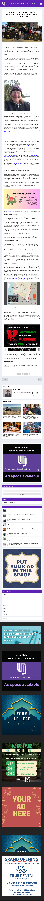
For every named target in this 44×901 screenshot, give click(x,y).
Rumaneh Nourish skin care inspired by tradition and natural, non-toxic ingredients (11, 435)
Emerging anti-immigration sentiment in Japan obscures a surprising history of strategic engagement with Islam (23, 544)
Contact (5, 608)
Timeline (5, 597)
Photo (4, 602)
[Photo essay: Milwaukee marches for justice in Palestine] (32, 427)
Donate (4, 611)
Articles (4, 600)
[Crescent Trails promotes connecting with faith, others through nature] (12, 409)
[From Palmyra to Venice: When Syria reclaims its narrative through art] (4, 515)
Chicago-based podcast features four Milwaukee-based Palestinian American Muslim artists (22, 539)
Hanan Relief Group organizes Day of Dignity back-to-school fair (20, 510)
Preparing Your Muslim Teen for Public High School (17, 533)
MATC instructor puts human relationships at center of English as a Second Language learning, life (31, 417)
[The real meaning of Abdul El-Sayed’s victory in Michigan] (4, 520)
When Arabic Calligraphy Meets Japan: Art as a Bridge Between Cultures (21, 528)
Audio (4, 605)
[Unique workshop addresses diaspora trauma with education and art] (4, 524)
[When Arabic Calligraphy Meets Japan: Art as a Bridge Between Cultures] (4, 529)
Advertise (5, 614)
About (4, 594)
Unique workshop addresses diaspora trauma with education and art (21, 524)
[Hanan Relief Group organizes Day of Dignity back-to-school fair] (4, 510)
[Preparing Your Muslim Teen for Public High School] (4, 534)
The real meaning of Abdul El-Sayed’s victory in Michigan (18, 519)
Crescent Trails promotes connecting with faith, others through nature (12, 417)
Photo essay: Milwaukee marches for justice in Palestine (30, 435)
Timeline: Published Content (9, 502)
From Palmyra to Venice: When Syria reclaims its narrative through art (21, 514)
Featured (30, 18)
